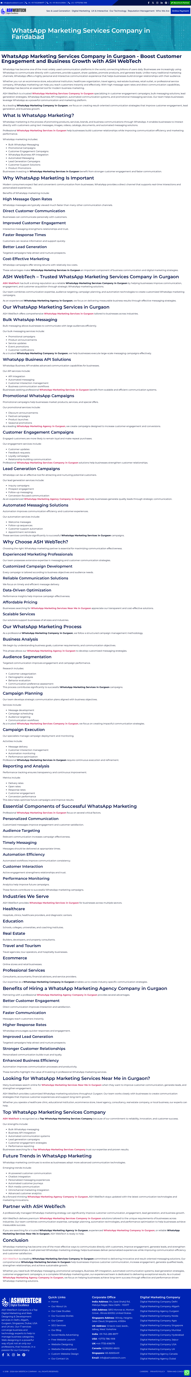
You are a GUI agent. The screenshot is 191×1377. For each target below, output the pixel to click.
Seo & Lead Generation (58, 10)
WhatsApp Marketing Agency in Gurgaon (41, 426)
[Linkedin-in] (162, 3)
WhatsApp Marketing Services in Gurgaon (41, 130)
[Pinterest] (166, 3)
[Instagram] (157, 3)
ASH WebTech (11, 283)
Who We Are (162, 10)
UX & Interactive (99, 10)
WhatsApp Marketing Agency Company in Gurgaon (54, 499)
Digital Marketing (81, 10)
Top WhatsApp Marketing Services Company (59, 1149)
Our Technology (117, 10)
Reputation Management (141, 10)
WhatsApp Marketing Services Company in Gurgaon (63, 93)
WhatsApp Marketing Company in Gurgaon (129, 1230)
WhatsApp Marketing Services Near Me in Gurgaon (61, 608)
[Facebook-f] (149, 3)
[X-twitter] (153, 3)
